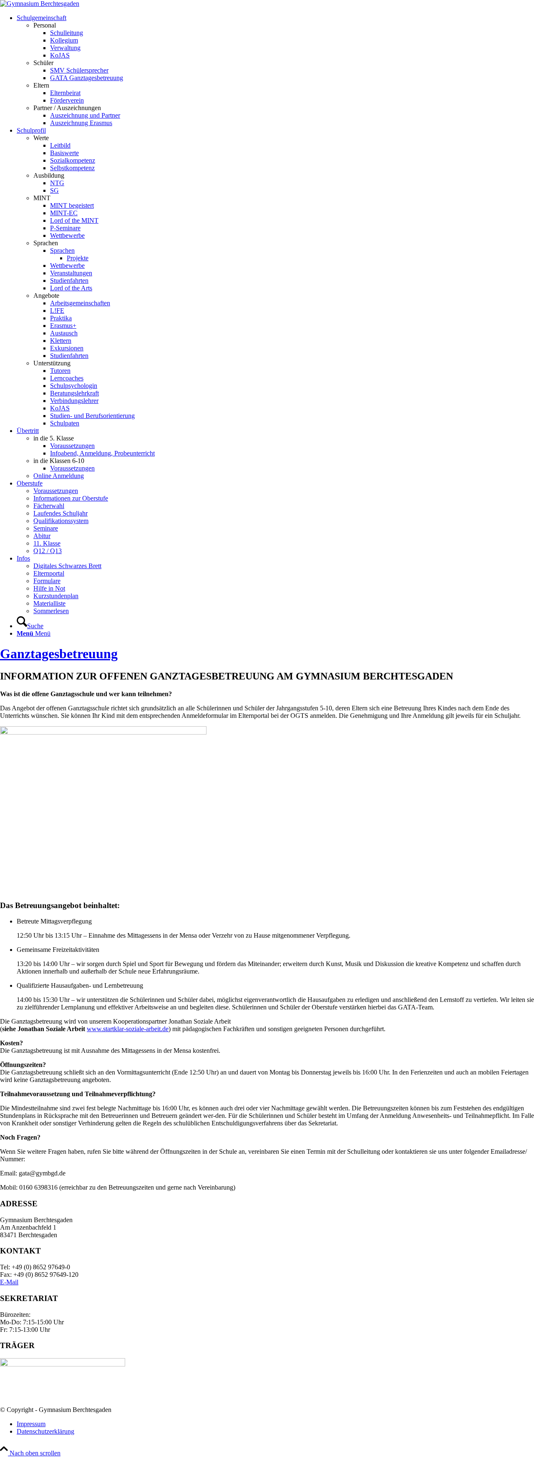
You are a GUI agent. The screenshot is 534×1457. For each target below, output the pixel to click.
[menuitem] (275, 70)
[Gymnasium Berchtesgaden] (39, 3)
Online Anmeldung (58, 475)
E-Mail (9, 1282)
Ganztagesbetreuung (59, 653)
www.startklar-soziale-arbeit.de (128, 1028)
